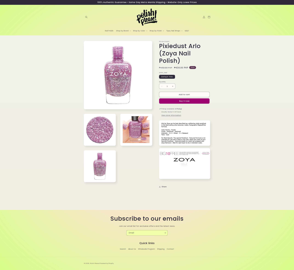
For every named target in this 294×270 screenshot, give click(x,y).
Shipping (161, 249)
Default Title (167, 77)
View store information (171, 115)
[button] (86, 17)
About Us (132, 249)
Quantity (162, 82)
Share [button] (164, 187)
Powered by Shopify (107, 263)
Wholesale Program (146, 249)
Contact (170, 249)
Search (123, 249)
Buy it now (184, 101)
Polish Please (94, 263)
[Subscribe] (165, 233)
